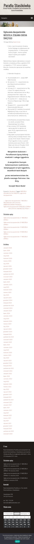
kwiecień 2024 (7, 321)
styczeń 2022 (7, 392)
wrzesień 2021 (7, 402)
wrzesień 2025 (7, 277)
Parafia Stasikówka (17, 5)
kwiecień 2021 (7, 415)
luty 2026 (6, 263)
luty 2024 (6, 326)
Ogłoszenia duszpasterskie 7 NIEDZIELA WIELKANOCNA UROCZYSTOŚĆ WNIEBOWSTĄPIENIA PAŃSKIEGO (15, 202)
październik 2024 (8, 305)
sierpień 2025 (7, 279)
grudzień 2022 (7, 363)
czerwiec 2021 (7, 410)
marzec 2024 (7, 324)
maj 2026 (6, 256)
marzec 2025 (7, 292)
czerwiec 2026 (7, 253)
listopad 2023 (7, 334)
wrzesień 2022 (7, 371)
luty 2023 (6, 358)
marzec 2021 (7, 418)
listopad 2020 (7, 428)
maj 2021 (6, 413)
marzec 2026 (7, 261)
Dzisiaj (17, 514)
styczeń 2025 (7, 298)
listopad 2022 (7, 366)
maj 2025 (6, 287)
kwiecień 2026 (7, 258)
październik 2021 (8, 400)
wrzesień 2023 (7, 339)
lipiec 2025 (6, 282)
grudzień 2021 (7, 394)
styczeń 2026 (7, 266)
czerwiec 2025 (7, 284)
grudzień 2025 (7, 269)
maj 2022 (6, 381)
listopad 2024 (7, 303)
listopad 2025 (7, 271)
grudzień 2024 (7, 300)
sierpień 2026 (7, 248)
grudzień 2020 (7, 426)
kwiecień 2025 (7, 290)
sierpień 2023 (7, 342)
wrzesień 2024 (7, 308)
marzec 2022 (7, 386)
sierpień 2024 (7, 311)
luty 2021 (6, 421)
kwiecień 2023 (7, 352)
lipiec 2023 (6, 345)
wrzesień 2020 (7, 434)
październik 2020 (8, 431)
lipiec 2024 (6, 313)
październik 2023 (8, 337)
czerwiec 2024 (7, 316)
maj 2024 (6, 318)
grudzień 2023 (7, 331)
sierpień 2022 (7, 373)
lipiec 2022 (6, 376)
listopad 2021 (7, 397)
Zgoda (17, 541)
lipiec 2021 (6, 407)
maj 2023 (6, 350)
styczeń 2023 (7, 360)
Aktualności (12, 191)
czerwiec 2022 (7, 379)
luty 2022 (6, 389)
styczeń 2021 (7, 423)
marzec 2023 (7, 355)
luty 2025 (6, 295)
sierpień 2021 (7, 405)
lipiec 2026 (6, 250)
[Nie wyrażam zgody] (32, 538)
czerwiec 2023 (7, 347)
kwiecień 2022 (7, 384)
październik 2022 (8, 368)
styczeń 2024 (7, 329)
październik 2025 (8, 274)
